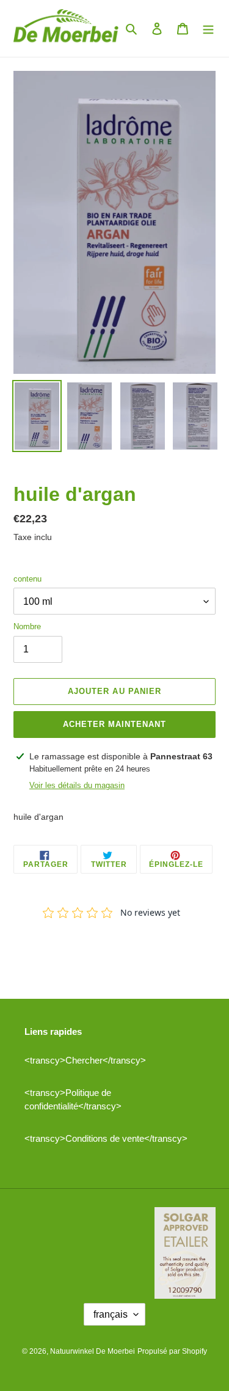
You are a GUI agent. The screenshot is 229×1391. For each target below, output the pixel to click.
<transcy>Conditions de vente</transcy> (105, 1138)
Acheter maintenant (115, 724)
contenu (27, 578)
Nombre (27, 626)
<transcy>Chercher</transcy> (85, 1060)
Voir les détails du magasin (77, 785)
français (110, 1314)
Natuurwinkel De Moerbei (92, 1351)
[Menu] (208, 28)
